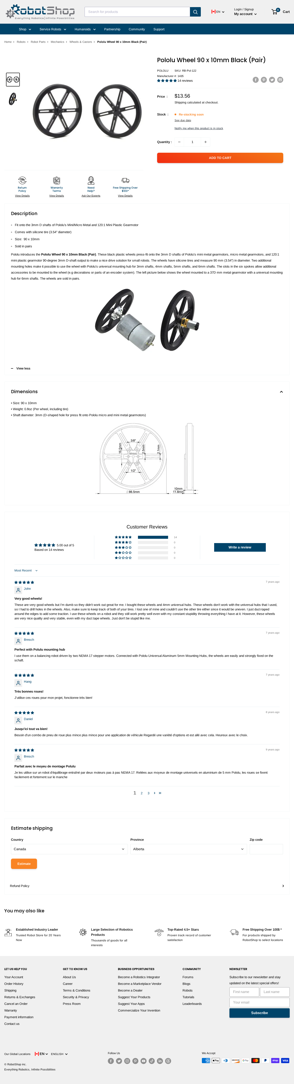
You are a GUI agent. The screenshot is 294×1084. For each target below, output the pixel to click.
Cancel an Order (16, 1003)
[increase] (205, 141)
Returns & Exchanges (19, 997)
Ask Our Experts (91, 195)
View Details (22, 195)
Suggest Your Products (134, 997)
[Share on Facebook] (256, 80)
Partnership (112, 29)
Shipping (10, 990)
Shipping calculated (188, 102)
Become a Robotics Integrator (139, 977)
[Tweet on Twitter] (272, 80)
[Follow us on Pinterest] (135, 1061)
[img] (24, 582)
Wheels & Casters (81, 41)
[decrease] (179, 141)
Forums (188, 977)
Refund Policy (19, 886)
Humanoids (83, 29)
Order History (13, 983)
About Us (69, 977)
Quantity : (164, 142)
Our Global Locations (17, 1054)
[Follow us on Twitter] (119, 1061)
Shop (23, 29)
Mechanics (57, 41)
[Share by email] (280, 80)
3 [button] (148, 793)
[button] (167, 80)
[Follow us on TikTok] (152, 1061)
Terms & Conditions (76, 990)
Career (68, 983)
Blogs (186, 983)
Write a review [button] (240, 547)
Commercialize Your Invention (139, 1010)
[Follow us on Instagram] (127, 1061)
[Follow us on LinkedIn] (160, 1061)
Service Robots (51, 29)
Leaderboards (192, 1003)
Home (8, 41)
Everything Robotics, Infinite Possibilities (30, 1069)
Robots (21, 41)
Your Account (13, 977)
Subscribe (259, 1013)
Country (17, 839)
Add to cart (220, 158)
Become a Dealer (130, 990)
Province (137, 839)
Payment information (18, 1017)
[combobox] (137, 12)
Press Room (72, 1003)
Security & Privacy (76, 997)
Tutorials (188, 997)
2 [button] (141, 793)
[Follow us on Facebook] (111, 1061)
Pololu (162, 70)
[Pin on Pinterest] (264, 80)
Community (137, 29)
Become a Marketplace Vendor (139, 983)
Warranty (10, 1010)
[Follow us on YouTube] (144, 1061)
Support (158, 29)
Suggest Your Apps (131, 1003)
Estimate (24, 863)
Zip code (256, 839)
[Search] (195, 12)
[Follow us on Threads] (168, 1061)
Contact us (12, 1023)
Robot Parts (38, 41)
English (58, 1054)
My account (243, 14)
